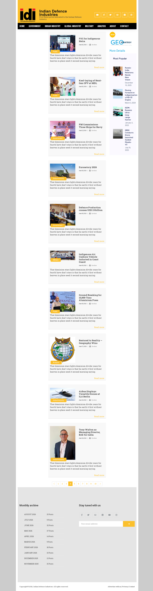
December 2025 (31, 558)
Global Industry (72, 26)
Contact (124, 26)
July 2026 (28, 520)
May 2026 (28, 531)
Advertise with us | (115, 587)
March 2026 (29, 542)
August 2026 (30, 514)
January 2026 (30, 553)
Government (35, 26)
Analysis (102, 26)
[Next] (100, 483)
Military (89, 26)
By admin (94, 45)
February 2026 (31, 547)
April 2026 (29, 536)
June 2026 (28, 525)
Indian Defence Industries (53, 12)
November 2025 (31, 564)
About (113, 26)
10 (95, 483)
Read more (99, 67)
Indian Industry (52, 26)
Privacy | (125, 587)
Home (22, 26)
